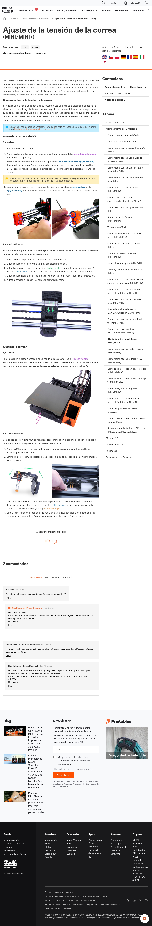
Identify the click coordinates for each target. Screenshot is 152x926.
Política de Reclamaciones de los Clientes (64, 904)
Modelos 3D (51, 839)
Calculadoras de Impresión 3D (95, 853)
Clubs (48, 847)
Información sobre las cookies (81, 900)
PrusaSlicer (116, 839)
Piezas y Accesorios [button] (67, 10)
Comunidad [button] (138, 10)
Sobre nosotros (137, 841)
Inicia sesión (36, 577)
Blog (134, 846)
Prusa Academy (93, 845)
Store (47, 843)
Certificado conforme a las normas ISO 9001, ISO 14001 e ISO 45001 (140, 871)
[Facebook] (128, 900)
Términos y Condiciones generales (60, 892)
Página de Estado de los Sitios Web (103, 904)
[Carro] (147, 2)
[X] (140, 900)
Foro (68, 843)
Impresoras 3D (11, 839)
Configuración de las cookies (58, 908)
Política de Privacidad (72, 784)
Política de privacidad (54, 900)
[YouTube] (146, 900)
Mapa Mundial (73, 839)
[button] (104, 57)
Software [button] (106, 10)
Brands (48, 857)
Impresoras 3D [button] (28, 10)
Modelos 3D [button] (121, 10)
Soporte (14, 18)
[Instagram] (134, 900)
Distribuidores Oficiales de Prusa (139, 853)
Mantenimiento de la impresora (36, 18)
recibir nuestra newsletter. (82, 769)
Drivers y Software (115, 852)
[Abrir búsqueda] (104, 2)
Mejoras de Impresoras (16, 843)
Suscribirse (63, 775)
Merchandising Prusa (15, 854)
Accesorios (9, 850)
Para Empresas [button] (89, 10)
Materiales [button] (47, 10)
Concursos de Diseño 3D (52, 852)
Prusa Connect (118, 847)
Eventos (70, 853)
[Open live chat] (144, 918)
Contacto (137, 860)
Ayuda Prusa (95, 839)
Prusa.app (115, 843)
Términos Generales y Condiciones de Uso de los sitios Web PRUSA (76, 896)
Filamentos (9, 847)
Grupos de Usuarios (71, 848)
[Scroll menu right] (148, 10)
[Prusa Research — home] (7, 10)
